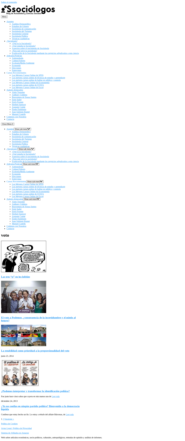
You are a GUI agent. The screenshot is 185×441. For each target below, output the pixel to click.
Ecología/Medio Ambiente (23, 63)
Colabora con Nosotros (16, 117)
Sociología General (20, 34)
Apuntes (10, 21)
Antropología (17, 58)
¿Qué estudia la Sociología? (24, 46)
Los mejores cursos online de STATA (28, 85)
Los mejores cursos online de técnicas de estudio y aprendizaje (38, 78)
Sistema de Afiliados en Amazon (15, 433)
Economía (16, 65)
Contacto (10, 119)
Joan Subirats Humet (21, 112)
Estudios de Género (20, 26)
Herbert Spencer (19, 104)
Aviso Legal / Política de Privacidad (16, 428)
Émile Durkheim (19, 109)
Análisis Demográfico (21, 24)
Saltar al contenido (9, 2)
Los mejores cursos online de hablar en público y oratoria (36, 80)
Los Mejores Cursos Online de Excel (27, 87)
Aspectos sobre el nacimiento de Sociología (30, 48)
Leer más (56, 396)
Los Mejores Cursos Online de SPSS (27, 75)
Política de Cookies (9, 424)
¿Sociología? (12, 41)
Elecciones (16, 68)
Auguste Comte (18, 107)
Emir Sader (17, 100)
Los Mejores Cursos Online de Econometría (30, 82)
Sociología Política (20, 36)
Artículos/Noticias (14, 56)
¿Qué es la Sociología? (21, 43)
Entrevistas (16, 70)
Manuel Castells (19, 114)
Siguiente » (9, 419)
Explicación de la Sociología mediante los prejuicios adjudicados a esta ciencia (45, 53)
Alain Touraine (18, 92)
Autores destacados (15, 90)
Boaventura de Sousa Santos (24, 97)
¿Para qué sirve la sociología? (24, 51)
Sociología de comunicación (24, 29)
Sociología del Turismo (22, 31)
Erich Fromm (17, 102)
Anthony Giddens (19, 95)
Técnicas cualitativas (21, 38)
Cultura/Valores (18, 60)
